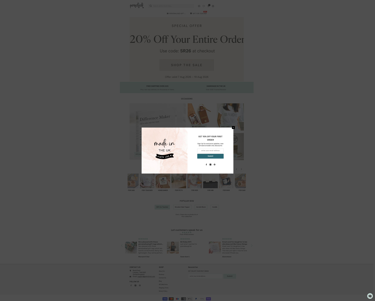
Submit (210, 156)
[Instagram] (210, 164)
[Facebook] (206, 164)
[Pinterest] (214, 164)
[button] (370, 296)
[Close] (233, 127)
